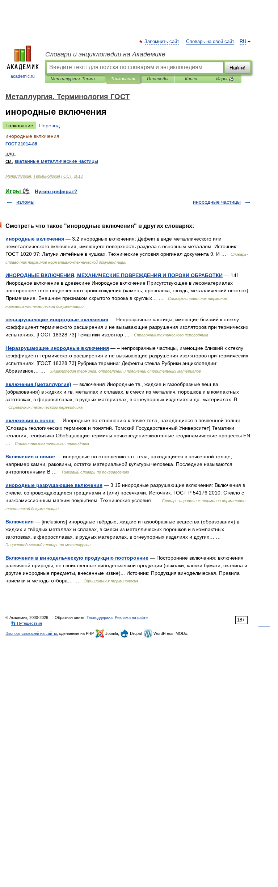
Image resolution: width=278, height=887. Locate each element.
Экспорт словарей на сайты (31, 633)
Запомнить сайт (162, 41)
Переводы (157, 78)
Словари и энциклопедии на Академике (105, 54)
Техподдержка (100, 617)
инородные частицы (217, 202)
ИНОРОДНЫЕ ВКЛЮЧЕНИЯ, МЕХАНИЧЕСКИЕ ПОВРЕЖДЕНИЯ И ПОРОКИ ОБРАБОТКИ (114, 275)
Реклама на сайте (131, 617)
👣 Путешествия (26, 623)
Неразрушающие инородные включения (57, 348)
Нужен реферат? (56, 191)
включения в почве (30, 420)
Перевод (49, 125)
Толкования (123, 78)
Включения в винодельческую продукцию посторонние (76, 558)
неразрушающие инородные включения (56, 319)
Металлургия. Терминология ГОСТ (75, 78)
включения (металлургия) (38, 384)
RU (243, 41)
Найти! (237, 68)
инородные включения (34, 239)
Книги (191, 78)
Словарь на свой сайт (210, 41)
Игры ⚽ (225, 78)
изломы (25, 202)
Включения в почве (30, 456)
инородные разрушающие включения (53, 485)
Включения (19, 522)
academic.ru (22, 76)
